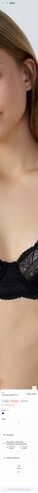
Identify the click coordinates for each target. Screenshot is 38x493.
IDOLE (3, 392)
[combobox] (19, 423)
